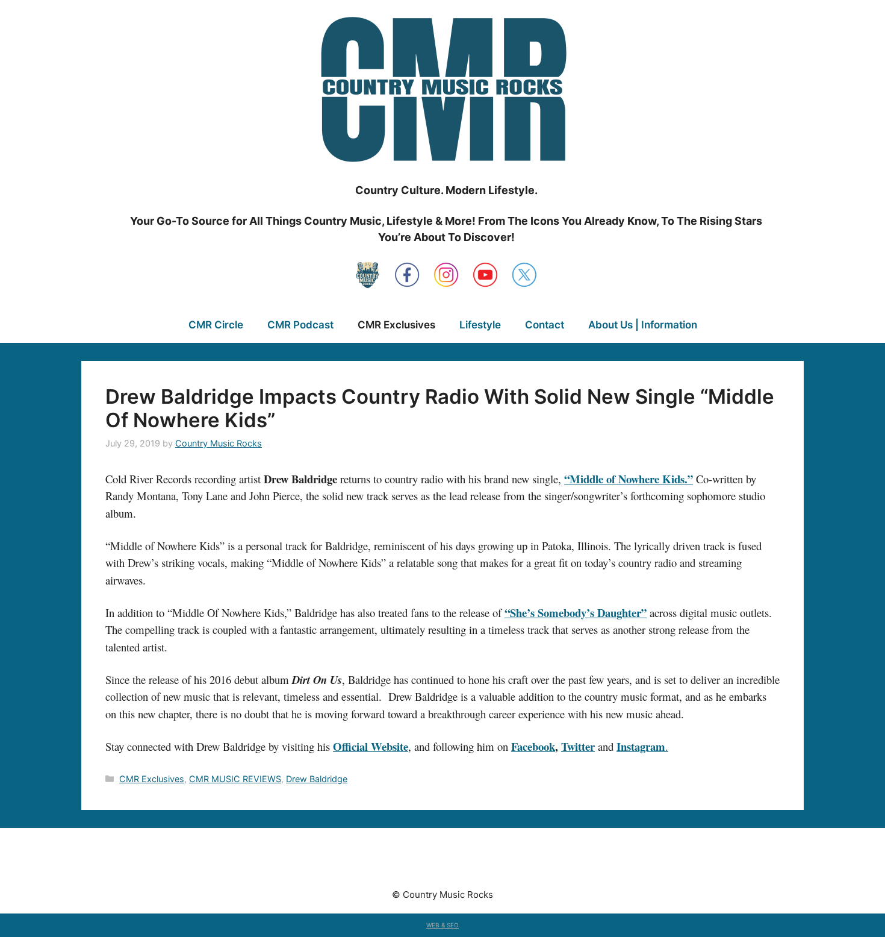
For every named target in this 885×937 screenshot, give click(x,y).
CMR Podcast (300, 325)
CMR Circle (215, 325)
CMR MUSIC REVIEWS (235, 779)
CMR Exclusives (396, 325)
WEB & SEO (442, 925)
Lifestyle (480, 325)
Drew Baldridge (316, 779)
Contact (544, 325)
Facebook (533, 746)
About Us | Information (642, 325)
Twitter (578, 746)
